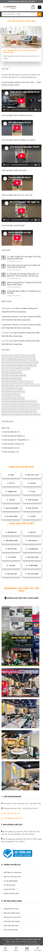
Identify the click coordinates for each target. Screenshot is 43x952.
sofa (35, 401)
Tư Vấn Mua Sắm (9, 885)
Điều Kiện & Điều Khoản (12, 913)
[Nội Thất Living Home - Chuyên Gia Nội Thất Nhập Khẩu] (10, 7)
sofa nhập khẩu (22, 408)
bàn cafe (4, 356)
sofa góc (13, 408)
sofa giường (5, 408)
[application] (21, 101)
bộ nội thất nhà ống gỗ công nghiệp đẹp (13, 375)
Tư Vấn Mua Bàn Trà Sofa (11, 444)
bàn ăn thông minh (30, 365)
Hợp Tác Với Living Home (12, 877)
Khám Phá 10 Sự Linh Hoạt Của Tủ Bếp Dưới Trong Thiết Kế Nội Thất (23, 266)
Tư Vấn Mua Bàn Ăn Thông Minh (14, 440)
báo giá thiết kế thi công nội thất (20, 369)
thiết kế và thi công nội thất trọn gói (12, 414)
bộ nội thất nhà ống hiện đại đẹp (11, 379)
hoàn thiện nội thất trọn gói (10, 385)
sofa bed (4, 405)
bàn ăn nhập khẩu (18, 365)
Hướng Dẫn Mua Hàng (11, 909)
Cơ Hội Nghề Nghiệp (11, 881)
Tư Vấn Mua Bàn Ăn (9, 432)
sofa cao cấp (20, 405)
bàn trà (11, 356)
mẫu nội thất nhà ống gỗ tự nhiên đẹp (13, 392)
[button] (33, 7)
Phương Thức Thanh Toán (12, 917)
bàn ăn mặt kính (33, 362)
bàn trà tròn (5, 362)
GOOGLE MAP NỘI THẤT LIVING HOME (23, 598)
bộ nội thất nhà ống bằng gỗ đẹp (11, 372)
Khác (3, 428)
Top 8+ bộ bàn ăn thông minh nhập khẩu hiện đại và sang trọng (20, 310)
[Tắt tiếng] (35, 110)
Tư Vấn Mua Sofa (8, 452)
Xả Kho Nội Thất (9, 889)
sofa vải (31, 408)
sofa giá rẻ (36, 405)
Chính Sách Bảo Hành (11, 926)
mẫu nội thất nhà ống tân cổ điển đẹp (13, 398)
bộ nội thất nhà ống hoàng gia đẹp (12, 382)
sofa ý (37, 408)
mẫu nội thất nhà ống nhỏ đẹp (11, 395)
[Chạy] (4, 110)
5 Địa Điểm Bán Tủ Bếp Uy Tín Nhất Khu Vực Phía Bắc (24, 292)
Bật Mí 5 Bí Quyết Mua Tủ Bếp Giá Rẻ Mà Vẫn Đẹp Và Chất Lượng (24, 284)
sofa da (28, 405)
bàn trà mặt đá (30, 356)
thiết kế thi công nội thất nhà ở (27, 411)
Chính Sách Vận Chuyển (12, 921)
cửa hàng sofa (28, 382)
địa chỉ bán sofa (35, 414)
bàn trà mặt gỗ (19, 356)
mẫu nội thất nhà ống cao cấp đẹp (12, 388)
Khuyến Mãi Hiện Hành (11, 893)
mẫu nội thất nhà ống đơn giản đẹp (12, 401)
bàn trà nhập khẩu (7, 359)
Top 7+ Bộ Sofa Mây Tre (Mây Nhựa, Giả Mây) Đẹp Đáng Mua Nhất (20, 51)
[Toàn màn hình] (39, 110)
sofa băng (12, 405)
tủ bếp (26, 414)
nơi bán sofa (28, 401)
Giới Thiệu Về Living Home (12, 872)
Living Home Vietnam (10, 316)
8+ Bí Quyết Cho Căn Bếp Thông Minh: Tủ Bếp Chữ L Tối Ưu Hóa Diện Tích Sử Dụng (23, 275)
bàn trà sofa (31, 359)
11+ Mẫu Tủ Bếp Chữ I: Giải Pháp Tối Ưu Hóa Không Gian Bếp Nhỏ (24, 258)
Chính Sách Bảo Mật (10, 930)
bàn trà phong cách (20, 359)
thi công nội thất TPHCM (9, 411)
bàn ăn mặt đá (6, 365)
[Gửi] (39, 14)
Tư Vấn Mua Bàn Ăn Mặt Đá (12, 436)
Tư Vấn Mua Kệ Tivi (9, 448)
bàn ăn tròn (5, 369)
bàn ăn (13, 362)
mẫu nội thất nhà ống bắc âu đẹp (29, 385)
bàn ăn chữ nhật (21, 362)
